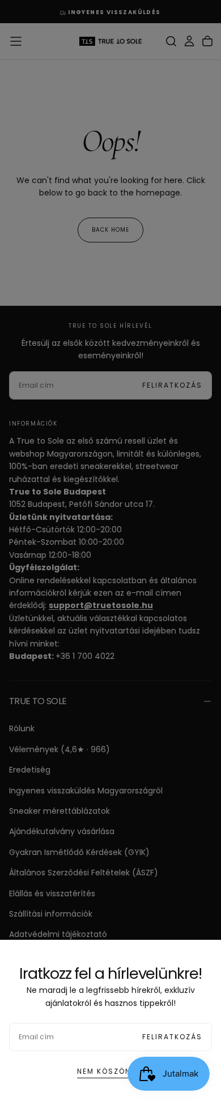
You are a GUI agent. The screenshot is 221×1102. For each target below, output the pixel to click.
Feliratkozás (172, 1037)
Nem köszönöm (110, 1071)
